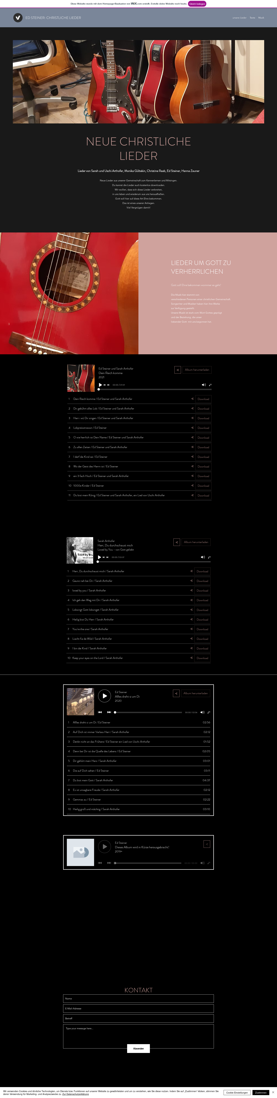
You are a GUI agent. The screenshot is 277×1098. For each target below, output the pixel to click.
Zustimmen (261, 1092)
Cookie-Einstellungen (237, 1092)
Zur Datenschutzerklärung (75, 1094)
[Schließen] (273, 1092)
